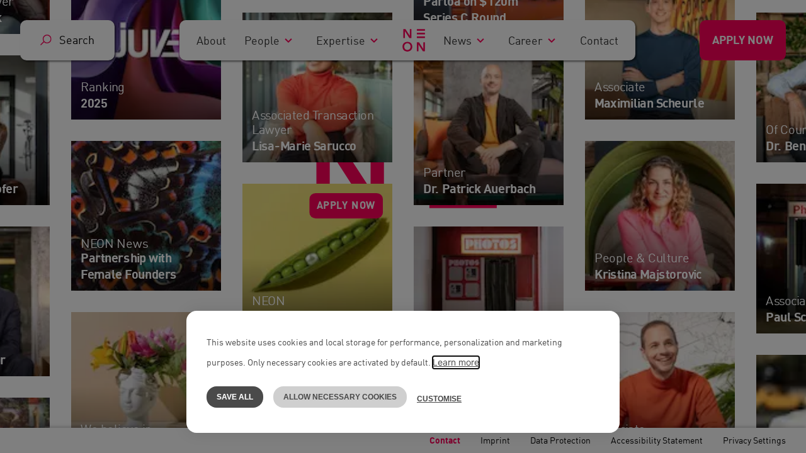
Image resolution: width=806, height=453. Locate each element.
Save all (235, 397)
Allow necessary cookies (340, 397)
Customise (439, 398)
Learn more (456, 362)
